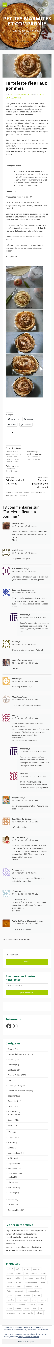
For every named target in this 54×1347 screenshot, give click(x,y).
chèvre (43, 1273)
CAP (9, 1080)
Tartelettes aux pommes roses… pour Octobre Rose (15, 454)
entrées (29, 1286)
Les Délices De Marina (21, 819)
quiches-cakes (14, 1114)
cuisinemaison (18, 568)
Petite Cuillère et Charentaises (25, 921)
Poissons (12, 1187)
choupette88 (17, 891)
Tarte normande (12, 466)
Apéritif (11, 1049)
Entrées (11, 1111)
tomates (22, 1313)
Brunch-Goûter (22, 492)
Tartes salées (14, 1210)
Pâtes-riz (12, 1182)
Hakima (15, 870)
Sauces (11, 1199)
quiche (9, 1308)
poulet (40, 1304)
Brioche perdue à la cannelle (15, 480)
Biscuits (11, 1059)
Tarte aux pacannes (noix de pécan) (40, 482)
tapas (34, 1308)
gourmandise (19, 1291)
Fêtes (10, 1132)
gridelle (15, 550)
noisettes (10, 1300)
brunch (18, 1273)
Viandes (11, 1192)
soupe (26, 1308)
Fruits (10, 1142)
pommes (14, 495)
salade (18, 1308)
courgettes (40, 1278)
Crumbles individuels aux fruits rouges (22, 1237)
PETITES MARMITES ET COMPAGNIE (27, 21)
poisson (22, 1304)
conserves (29, 1278)
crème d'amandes (14, 1282)
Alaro (14, 678)
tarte (41, 1308)
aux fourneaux (18, 837)
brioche (10, 1273)
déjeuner (12, 1095)
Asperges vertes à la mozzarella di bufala (23, 1247)
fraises (37, 1286)
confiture (18, 1278)
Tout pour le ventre (20, 590)
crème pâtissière (30, 1282)
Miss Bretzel (17, 697)
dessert (43, 1282)
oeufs (10, 1177)
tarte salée (11, 1313)
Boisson (11, 1064)
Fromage (12, 1137)
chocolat (34, 1273)
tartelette (23, 495)
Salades (11, 1120)
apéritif (10, 1269)
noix (19, 1300)
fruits (9, 1291)
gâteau (18, 1295)
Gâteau (11, 1147)
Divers (11, 1106)
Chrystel (15, 523)
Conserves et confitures (18, 1090)
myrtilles (37, 1295)
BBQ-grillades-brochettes (19, 1054)
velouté (39, 1313)
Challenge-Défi (14, 1085)
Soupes (11, 1204)
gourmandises (14, 1153)
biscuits (27, 1269)
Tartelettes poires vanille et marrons (34, 452)
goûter (11, 1158)
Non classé (12, 1168)
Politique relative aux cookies (28, 1337)
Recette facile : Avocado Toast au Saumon (24, 1250)
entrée (19, 1286)
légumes (27, 1295)
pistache (43, 1300)
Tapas (10, 1125)
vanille (30, 1313)
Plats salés (12, 1173)
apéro (18, 1269)
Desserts (17, 97)
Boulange (12, 1070)
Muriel (12, 94)
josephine (16, 797)
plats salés (11, 1304)
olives (34, 1300)
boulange (36, 1269)
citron (9, 1278)
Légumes (12, 1163)
